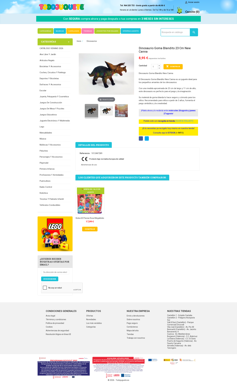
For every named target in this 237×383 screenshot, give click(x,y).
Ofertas (89, 316)
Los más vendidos (94, 323)
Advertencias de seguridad (57, 330)
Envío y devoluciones (136, 316)
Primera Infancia (47, 169)
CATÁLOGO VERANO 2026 (51, 48)
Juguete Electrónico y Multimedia (55, 120)
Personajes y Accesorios (51, 157)
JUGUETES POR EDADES (107, 31)
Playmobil (44, 163)
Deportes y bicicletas (49, 78)
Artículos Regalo (47, 60)
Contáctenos (132, 327)
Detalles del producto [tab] (93, 145)
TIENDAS (88, 31)
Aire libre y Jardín (48, 54)
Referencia (85, 153)
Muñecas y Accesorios (50, 145)
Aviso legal (50, 316)
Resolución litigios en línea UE (58, 334)
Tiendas (130, 334)
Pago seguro (132, 323)
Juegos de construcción (51, 102)
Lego (42, 126)
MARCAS (60, 31)
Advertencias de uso (89, 165)
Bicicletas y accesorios (50, 66)
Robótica (44, 193)
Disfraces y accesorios (50, 84)
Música (43, 139)
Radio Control (46, 187)
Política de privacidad (55, 323)
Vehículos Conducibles (50, 205)
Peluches (44, 151)
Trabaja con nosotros (136, 338)
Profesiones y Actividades (52, 175)
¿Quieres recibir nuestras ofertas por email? (54, 261)
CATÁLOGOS (73, 31)
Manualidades (46, 133)
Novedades (91, 319)
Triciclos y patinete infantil (52, 199)
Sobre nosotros (133, 319)
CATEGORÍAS (45, 31)
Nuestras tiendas (179, 311)
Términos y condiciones (56, 319)
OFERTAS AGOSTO (131, 31)
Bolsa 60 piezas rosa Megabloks (90, 218)
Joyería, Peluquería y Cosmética (54, 96)
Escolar (43, 90)
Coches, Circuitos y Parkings (53, 72)
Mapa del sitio (133, 330)
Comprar (173, 66)
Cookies (49, 327)
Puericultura (45, 181)
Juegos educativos (48, 114)
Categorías (91, 327)
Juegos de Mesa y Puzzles (52, 108)
